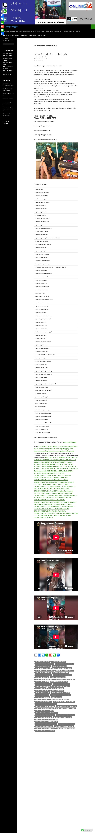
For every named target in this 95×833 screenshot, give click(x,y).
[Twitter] (2, 19)
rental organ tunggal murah (61, 692)
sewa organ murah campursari (60, 699)
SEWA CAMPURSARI (69, 31)
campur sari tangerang (42, 661)
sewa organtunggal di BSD (43, 717)
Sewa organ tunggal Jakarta (51, 55)
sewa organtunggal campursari (45, 715)
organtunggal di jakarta (44, 446)
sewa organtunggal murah (46, 451)
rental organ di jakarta (43, 692)
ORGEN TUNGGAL (50, 460)
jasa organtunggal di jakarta (44, 663)
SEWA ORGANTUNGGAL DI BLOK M (51, 477)
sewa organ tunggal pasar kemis (45, 706)
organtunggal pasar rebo (43, 683)
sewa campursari (57, 697)
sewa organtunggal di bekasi (65, 715)
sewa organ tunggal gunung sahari (46, 704)
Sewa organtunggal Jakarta (11, 35)
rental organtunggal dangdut (60, 695)
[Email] (2, 11)
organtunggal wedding (43, 686)
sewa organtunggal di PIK (66, 724)
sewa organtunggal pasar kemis (45, 730)
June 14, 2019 (67, 442)
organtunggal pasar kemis (59, 681)
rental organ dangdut (42, 690)
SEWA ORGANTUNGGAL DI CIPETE (52, 484)
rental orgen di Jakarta (42, 697)
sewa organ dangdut (42, 699)
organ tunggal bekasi (59, 666)
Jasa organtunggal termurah (65, 663)
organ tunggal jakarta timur (44, 670)
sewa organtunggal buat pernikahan (46, 712)
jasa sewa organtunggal (43, 666)
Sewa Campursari (7, 74)
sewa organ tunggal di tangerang (64, 701)
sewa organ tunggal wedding (44, 708)
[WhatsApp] (2, 22)
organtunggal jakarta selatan (65, 679)
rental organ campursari (55, 688)
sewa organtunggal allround (45, 710)
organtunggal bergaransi (60, 672)
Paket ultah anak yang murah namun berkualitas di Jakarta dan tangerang (23, 31)
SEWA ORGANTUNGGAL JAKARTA (55, 515)
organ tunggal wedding (43, 672)
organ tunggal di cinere (43, 668)
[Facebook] (2, 15)
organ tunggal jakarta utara (65, 670)
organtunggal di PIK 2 (42, 677)
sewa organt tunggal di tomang (65, 708)
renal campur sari (41, 688)
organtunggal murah (42, 681)
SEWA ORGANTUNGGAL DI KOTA (55, 497)
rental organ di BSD (57, 690)
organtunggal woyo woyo (61, 686)
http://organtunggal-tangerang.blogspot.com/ (8, 108)
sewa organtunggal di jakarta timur (46, 721)
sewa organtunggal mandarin (66, 728)
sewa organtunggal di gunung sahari (47, 719)
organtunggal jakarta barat (44, 679)
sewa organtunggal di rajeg (44, 726)
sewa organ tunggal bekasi (43, 701)
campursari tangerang (58, 661)
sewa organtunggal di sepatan (64, 726)
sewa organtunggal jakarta (47, 449)
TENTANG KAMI (42, 35)
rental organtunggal (42, 695)
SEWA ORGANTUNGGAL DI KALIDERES (52, 489)
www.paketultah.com (8, 98)
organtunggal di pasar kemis (62, 675)
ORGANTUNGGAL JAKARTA (55, 457)
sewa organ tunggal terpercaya (66, 706)
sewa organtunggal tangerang (64, 451)
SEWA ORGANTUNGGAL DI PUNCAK (55, 504)
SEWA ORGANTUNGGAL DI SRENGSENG (51, 509)
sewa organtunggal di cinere (62, 717)
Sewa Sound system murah (28, 35)
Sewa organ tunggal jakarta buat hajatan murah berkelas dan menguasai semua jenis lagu (8, 57)
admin (74, 442)
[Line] (2, 30)
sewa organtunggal (10, 27)
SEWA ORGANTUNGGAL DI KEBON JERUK (53, 493)
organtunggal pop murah (61, 683)
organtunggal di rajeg (58, 677)
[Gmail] (2, 26)
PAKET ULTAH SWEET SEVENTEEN (54, 31)
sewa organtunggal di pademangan (46, 724)
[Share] (2, 34)
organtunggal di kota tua (43, 675)
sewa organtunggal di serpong (45, 728)
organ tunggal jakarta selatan (61, 668)
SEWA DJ (78, 31)
